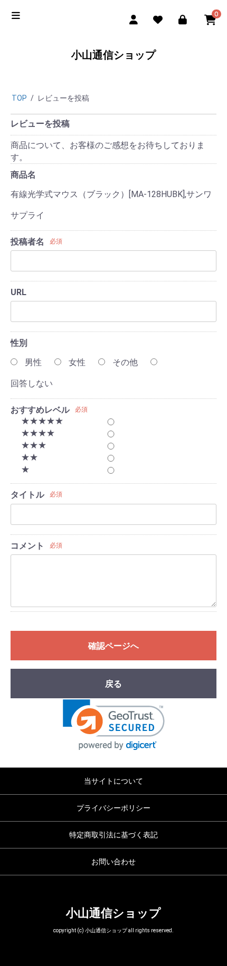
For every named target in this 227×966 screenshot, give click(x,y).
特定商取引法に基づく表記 (113, 835)
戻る (113, 684)
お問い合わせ (113, 861)
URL (18, 292)
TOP (19, 98)
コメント (27, 546)
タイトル (27, 495)
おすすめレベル (40, 410)
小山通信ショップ (113, 54)
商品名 (23, 175)
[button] (114, 725)
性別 (19, 343)
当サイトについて (113, 781)
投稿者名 (27, 242)
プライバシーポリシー (113, 808)
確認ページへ (113, 646)
